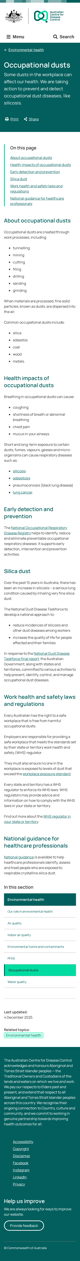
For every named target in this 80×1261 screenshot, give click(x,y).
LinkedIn (20, 1177)
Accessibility (23, 1141)
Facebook (20, 1163)
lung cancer (22, 492)
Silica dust (18, 178)
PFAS (11, 958)
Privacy (19, 1184)
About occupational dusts (31, 157)
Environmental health (26, 50)
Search (67, 36)
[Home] (35, 16)
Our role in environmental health (30, 911)
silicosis (19, 471)
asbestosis (21, 478)
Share (34, 119)
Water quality (17, 982)
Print (14, 119)
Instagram (21, 1170)
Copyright (21, 1148)
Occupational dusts (23, 970)
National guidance (19, 857)
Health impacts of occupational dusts (40, 164)
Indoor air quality (19, 935)
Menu (17, 36)
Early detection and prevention (35, 171)
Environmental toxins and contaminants (36, 946)
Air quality (15, 923)
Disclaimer (21, 1155)
